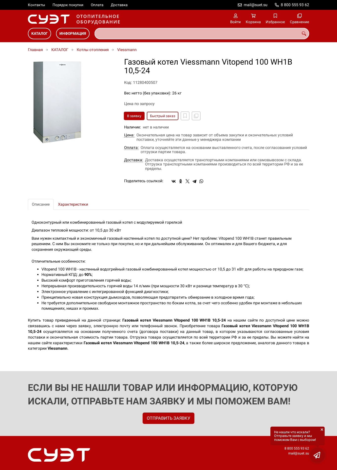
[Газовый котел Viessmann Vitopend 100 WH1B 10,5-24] (72, 102)
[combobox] (201, 33)
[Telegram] (194, 181)
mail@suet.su (255, 4)
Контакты (36, 5)
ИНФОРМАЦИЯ (72, 33)
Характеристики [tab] (73, 204)
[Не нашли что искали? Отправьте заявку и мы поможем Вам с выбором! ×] (317, 455)
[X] (187, 181)
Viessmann (127, 49)
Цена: (129, 135)
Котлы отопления (93, 49)
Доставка (119, 5)
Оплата (97, 5)
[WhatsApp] (201, 181)
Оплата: (131, 147)
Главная (35, 49)
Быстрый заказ (162, 116)
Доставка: (133, 160)
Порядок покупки (68, 5)
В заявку (134, 116)
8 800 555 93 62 (295, 4)
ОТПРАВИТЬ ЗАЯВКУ (168, 418)
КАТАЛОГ (39, 33)
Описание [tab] (41, 204)
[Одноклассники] (181, 181)
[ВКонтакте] (174, 181)
